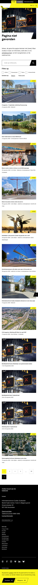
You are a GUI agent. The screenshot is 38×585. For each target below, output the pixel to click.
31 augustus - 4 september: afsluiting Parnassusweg (14, 105)
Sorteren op (5, 75)
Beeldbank (4, 549)
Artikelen (4, 542)
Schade (3, 532)
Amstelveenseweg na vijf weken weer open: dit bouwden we (17, 269)
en (33, 5)
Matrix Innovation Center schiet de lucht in (12, 202)
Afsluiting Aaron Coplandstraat (9, 427)
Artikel (6, 72)
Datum (13, 75)
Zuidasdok (19, 2)
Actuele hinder (5, 540)
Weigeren (20, 580)
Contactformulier (7, 516)
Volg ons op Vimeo (15, 561)
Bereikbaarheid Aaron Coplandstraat (10, 395)
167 (31, 471)
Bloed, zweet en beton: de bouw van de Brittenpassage (15, 168)
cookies (11, 573)
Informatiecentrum (28, 2)
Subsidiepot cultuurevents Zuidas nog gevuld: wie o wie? (16, 235)
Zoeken (33, 63)
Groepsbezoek (5, 536)
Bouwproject (14, 72)
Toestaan (7, 580)
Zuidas (13, 2)
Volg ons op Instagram (11, 561)
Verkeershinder (31, 72)
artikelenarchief (7, 53)
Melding (4, 534)
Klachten (4, 531)
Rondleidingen (5, 538)
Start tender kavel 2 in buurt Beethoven (11, 136)
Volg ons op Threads (3, 561)
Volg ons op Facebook (7, 561)
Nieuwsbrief (5, 543)
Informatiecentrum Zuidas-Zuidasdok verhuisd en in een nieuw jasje (18, 301)
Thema (22, 72)
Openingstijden (7, 511)
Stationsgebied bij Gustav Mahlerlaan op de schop (14, 458)
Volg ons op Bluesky (23, 561)
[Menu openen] (36, 5)
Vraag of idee (5, 529)
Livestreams (4, 545)
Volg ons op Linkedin (19, 561)
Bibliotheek (4, 547)
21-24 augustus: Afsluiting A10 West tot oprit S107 (14, 332)
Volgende (4, 477)
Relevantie (22, 75)
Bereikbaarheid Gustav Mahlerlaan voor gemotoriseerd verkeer (17, 364)
